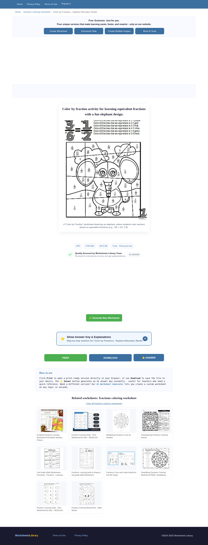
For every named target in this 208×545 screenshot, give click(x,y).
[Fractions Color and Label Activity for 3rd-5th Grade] (121, 458)
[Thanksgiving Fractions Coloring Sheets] (156, 421)
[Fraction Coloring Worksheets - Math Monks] (86, 494)
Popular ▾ (66, 3)
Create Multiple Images (119, 31)
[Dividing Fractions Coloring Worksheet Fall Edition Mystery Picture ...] (52, 421)
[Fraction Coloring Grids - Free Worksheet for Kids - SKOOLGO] (86, 421)
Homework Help (89, 31)
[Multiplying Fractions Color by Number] (121, 421)
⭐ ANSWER (149, 357)
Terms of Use (50, 4)
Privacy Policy (33, 4)
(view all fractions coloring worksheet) (104, 403)
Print (65, 358)
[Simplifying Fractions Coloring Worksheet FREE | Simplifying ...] (156, 458)
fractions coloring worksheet (36, 12)
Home (20, 4)
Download (110, 358)
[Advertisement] (104, 60)
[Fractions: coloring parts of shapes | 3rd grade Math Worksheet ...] (86, 458)
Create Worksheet (58, 31)
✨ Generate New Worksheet (104, 318)
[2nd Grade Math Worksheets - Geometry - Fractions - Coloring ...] (52, 458)
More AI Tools (149, 31)
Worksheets (26, 535)
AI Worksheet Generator (110, 384)
